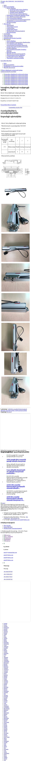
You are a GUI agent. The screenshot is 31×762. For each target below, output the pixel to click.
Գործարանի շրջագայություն (16, 31)
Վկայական (10, 25)
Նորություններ (8, 36)
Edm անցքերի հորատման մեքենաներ (18, 42)
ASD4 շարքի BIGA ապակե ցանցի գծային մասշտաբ (16, 460)
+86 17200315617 (8, 574)
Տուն (5, 5)
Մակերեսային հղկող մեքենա (19, 9)
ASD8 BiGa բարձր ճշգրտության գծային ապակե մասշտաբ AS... (15, 498)
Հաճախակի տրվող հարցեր (12, 38)
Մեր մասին (7, 23)
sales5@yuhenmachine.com (10, 552)
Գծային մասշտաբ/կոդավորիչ (16, 53)
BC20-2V (9, 412)
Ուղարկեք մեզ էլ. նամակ (8, 104)
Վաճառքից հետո (12, 29)
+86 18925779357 (8, 576)
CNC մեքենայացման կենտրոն (16, 16)
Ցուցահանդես (11, 32)
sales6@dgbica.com (15, 519)
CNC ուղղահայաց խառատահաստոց (18, 19)
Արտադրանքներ (9, 6)
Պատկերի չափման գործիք (15, 58)
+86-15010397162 (15, 518)
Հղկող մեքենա (11, 8)
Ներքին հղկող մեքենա (17, 12)
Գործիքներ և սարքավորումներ (16, 21)
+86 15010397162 (8, 579)
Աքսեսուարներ (11, 22)
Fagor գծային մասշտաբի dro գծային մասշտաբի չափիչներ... (16, 471)
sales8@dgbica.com (8, 557)
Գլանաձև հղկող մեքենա (17, 11)
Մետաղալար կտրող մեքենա (16, 55)
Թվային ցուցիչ (11, 52)
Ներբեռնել (7, 33)
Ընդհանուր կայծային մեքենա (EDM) (18, 15)
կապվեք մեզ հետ (6, 60)
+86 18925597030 (8, 571)
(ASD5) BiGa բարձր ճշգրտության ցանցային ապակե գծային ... (16, 486)
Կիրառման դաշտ (12, 26)
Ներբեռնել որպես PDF (15, 107)
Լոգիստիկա (10, 28)
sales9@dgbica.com (24, 519)
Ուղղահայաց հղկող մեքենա (18, 13)
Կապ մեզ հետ (8, 35)
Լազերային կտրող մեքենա (15, 56)
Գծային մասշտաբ (9, 67)
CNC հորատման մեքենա (14, 18)
